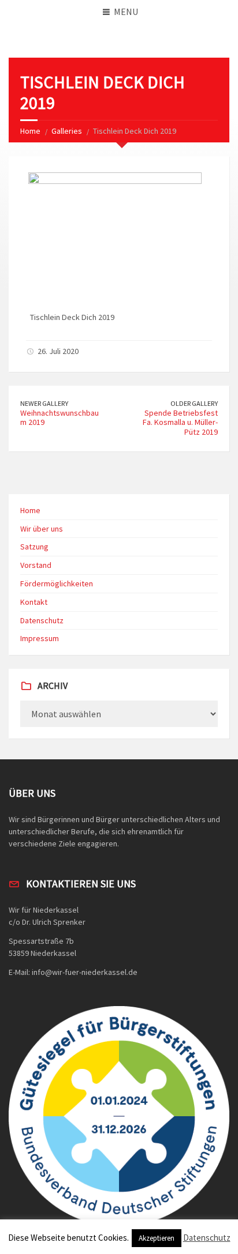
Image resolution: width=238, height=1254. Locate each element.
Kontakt (33, 602)
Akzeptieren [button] (156, 1238)
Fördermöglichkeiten (56, 583)
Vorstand (35, 565)
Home (30, 131)
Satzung (34, 546)
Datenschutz (42, 620)
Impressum (39, 638)
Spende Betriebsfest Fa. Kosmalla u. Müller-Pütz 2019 (180, 423)
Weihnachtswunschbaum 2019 (59, 418)
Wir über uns (41, 529)
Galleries (66, 131)
